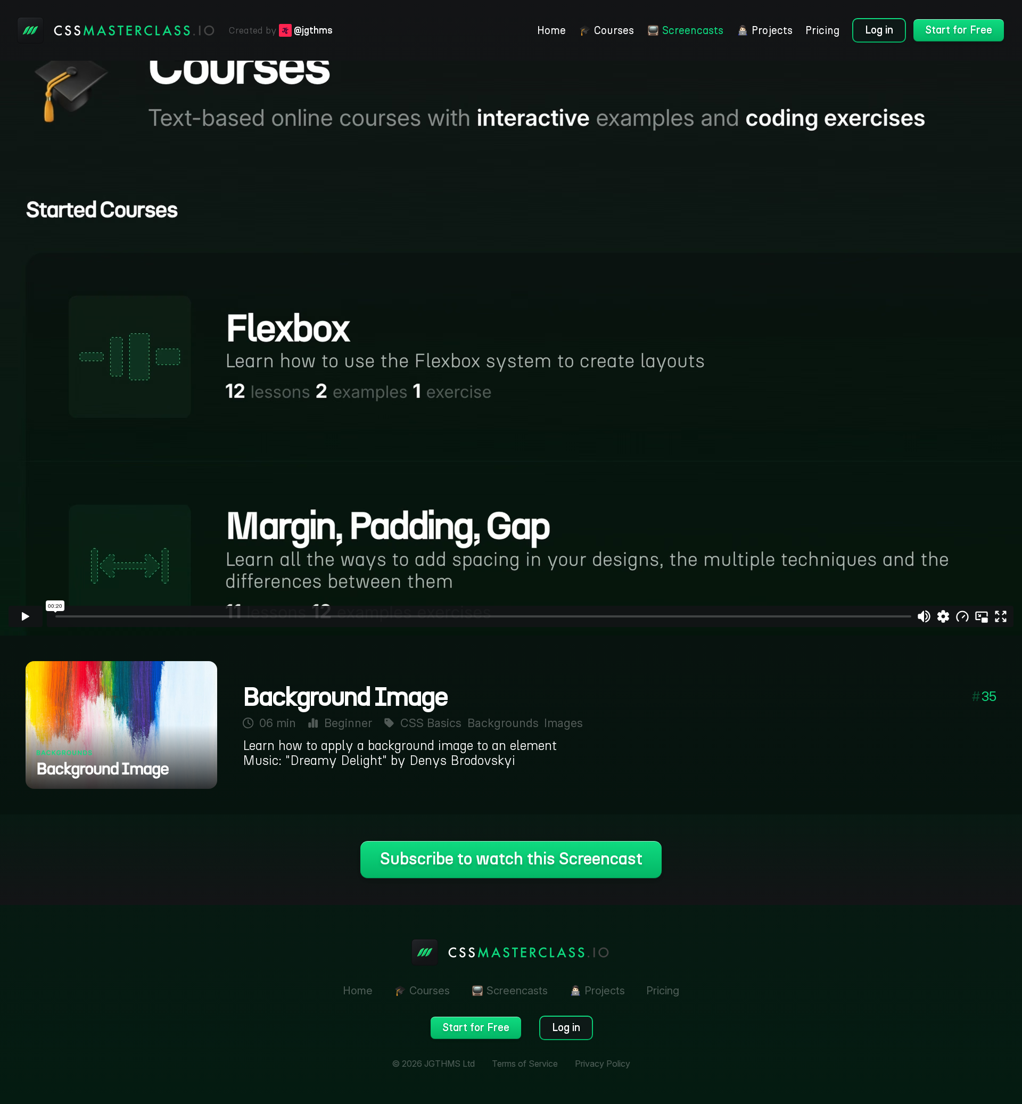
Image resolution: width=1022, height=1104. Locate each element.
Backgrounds (503, 723)
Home (551, 30)
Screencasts (692, 30)
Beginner (348, 723)
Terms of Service (525, 1063)
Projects (772, 30)
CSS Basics (430, 723)
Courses (614, 30)
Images (563, 723)
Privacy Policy (602, 1063)
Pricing (822, 30)
